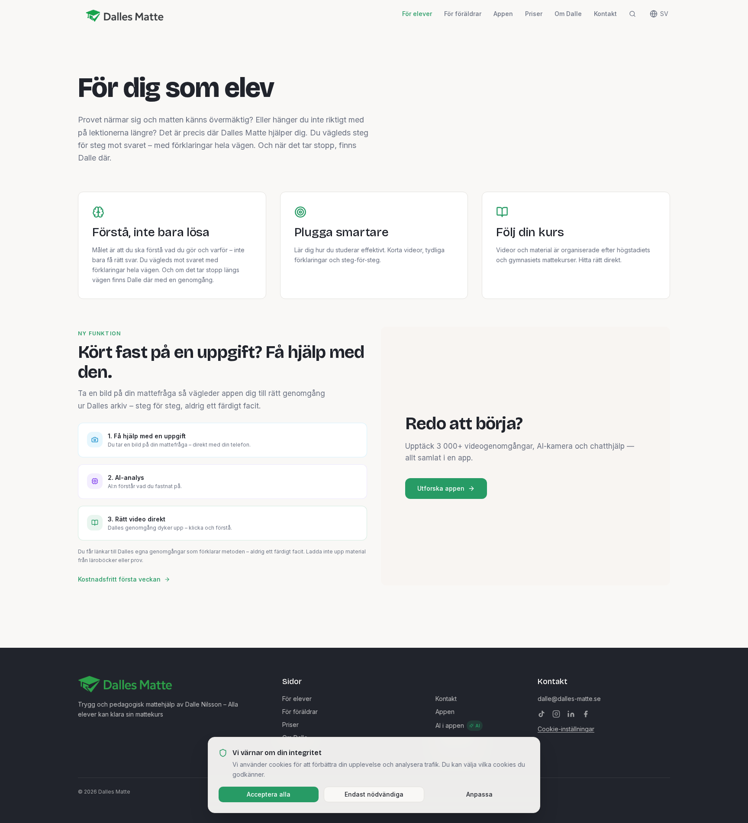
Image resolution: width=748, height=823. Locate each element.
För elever (417, 13)
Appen (503, 13)
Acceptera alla (268, 793)
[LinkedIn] (571, 714)
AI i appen (457, 725)
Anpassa (479, 793)
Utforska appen (440, 488)
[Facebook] (586, 714)
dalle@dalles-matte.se (569, 698)
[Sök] (632, 13)
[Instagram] (556, 714)
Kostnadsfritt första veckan (119, 579)
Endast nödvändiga (374, 793)
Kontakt (605, 13)
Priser (533, 13)
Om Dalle (568, 13)
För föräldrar (462, 13)
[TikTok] (541, 714)
